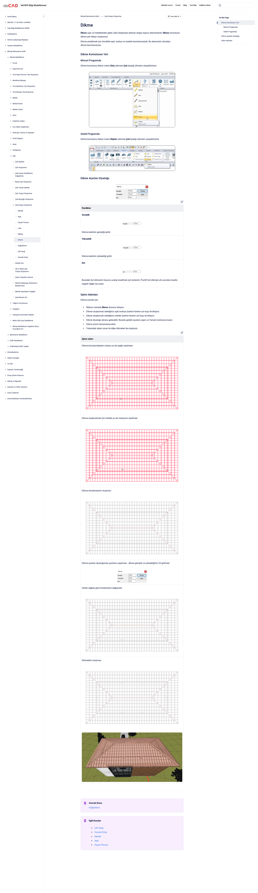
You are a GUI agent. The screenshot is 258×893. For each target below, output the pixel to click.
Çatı (14, 156)
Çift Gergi (21, 251)
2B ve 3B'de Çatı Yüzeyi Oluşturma (22, 270)
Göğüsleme (22, 246)
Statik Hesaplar (13, 358)
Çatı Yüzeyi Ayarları (22, 188)
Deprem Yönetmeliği (15, 370)
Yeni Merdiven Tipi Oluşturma (24, 86)
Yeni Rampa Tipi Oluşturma (23, 92)
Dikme (20, 240)
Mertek (20, 211)
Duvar (15, 63)
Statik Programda (230, 32)
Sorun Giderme (13, 393)
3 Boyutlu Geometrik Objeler (23, 315)
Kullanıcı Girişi (204, 5)
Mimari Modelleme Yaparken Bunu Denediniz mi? (26, 327)
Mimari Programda (230, 27)
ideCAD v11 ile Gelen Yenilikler (19, 22)
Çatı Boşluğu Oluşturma (24, 199)
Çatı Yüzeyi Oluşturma (23, 193)
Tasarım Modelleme (14, 46)
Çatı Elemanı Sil (21, 297)
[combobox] (236, 5)
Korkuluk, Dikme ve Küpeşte (23, 133)
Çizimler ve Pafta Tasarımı (17, 387)
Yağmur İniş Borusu (20, 303)
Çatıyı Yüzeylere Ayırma (24, 277)
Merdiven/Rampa (19, 81)
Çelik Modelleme (16, 341)
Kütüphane (17, 150)
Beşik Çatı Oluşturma (23, 182)
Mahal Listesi (18, 110)
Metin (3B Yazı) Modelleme (23, 321)
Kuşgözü (16, 309)
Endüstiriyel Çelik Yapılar (19, 346)
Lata (19, 228)
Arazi (14, 144)
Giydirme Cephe (19, 121)
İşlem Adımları (226, 41)
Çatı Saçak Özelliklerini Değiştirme (24, 174)
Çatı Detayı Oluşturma (23, 205)
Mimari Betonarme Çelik (16, 51)
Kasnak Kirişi (23, 257)
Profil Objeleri (18, 139)
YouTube (193, 5)
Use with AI (174, 16)
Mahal (15, 98)
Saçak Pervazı (23, 222)
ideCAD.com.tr (167, 5)
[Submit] (220, 5)
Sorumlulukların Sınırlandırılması (19, 399)
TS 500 (10, 364)
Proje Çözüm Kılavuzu (15, 375)
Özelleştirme (12, 34)
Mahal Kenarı (18, 104)
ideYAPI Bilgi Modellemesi (33, 5)
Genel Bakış (12, 17)
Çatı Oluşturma (21, 168)
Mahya (20, 234)
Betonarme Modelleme (18, 335)
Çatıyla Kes (19, 263)
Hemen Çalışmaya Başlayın (17, 40)
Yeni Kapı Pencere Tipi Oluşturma (25, 75)
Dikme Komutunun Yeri (230, 23)
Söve (14, 115)
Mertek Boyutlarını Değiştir (25, 292)
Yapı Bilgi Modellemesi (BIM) (18, 28)
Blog (185, 5)
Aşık (19, 217)
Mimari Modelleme (17, 57)
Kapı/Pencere (18, 69)
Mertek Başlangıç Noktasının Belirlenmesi (26, 284)
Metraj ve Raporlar (14, 381)
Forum (178, 5)
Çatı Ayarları (19, 162)
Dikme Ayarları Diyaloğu (230, 36)
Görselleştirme (13, 352)
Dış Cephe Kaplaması (21, 127)
